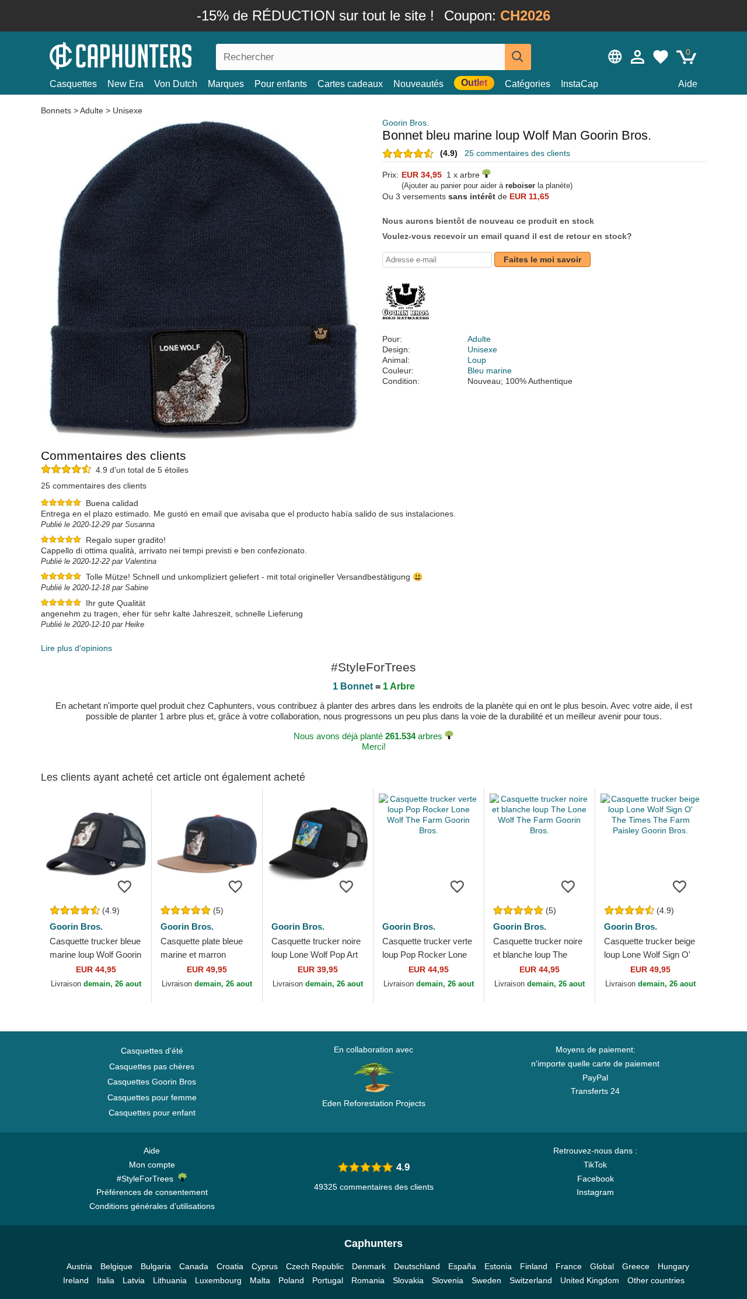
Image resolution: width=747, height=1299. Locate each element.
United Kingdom (589, 1280)
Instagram (595, 1192)
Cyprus (265, 1266)
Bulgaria (156, 1266)
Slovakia (408, 1280)
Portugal (327, 1280)
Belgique (116, 1266)
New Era (125, 84)
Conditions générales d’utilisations (152, 1206)
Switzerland (530, 1280)
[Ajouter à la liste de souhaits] (124, 885)
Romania (368, 1280)
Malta (260, 1280)
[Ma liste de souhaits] (660, 56)
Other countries (656, 1280)
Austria (79, 1266)
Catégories (527, 84)
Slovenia (447, 1280)
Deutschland (417, 1266)
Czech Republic (315, 1266)
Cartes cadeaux (350, 84)
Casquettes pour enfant (152, 1112)
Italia (105, 1280)
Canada (193, 1266)
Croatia (230, 1266)
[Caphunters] (152, 54)
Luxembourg (218, 1280)
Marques (226, 84)
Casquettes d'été (152, 1050)
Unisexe (127, 110)
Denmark (369, 1266)
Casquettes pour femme (152, 1097)
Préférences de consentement (152, 1192)
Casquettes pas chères (151, 1066)
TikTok (595, 1164)
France (569, 1266)
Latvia (134, 1280)
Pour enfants (280, 84)
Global (602, 1266)
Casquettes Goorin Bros (151, 1081)
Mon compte (152, 1164)
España (462, 1266)
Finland (533, 1266)
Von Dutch (175, 84)
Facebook (595, 1178)
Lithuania (170, 1280)
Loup (476, 360)
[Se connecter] (637, 56)
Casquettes (73, 84)
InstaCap (579, 84)
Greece (636, 1266)
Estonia (498, 1266)
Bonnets (57, 110)
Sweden (486, 1280)
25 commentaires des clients (517, 153)
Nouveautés (418, 84)
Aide (687, 84)
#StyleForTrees (147, 1178)
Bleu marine (489, 370)
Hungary (673, 1266)
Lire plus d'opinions (76, 648)
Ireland (76, 1280)
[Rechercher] (518, 57)
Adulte (91, 110)
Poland (291, 1280)
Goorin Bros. (405, 122)
